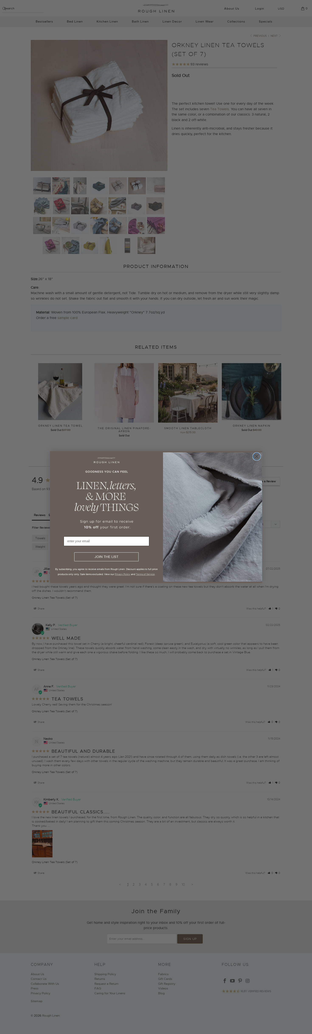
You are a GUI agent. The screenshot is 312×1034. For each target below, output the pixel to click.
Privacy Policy (122, 574)
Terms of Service (145, 574)
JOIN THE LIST (106, 557)
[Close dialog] (256, 456)
